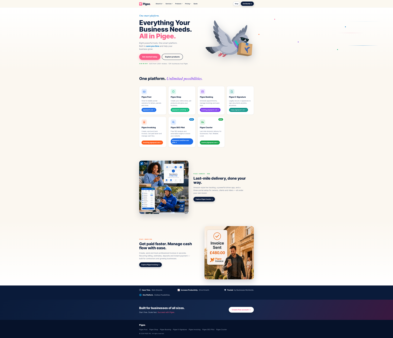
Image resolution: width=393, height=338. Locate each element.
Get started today (149, 57)
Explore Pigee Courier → (204, 199)
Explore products (172, 57)
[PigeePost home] (145, 4)
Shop (236, 4)
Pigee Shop (153, 329)
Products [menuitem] (179, 4)
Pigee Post (143, 329)
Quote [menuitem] (196, 4)
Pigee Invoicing (194, 329)
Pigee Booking (165, 329)
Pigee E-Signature (180, 329)
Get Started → (247, 4)
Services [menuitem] (169, 4)
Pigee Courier (221, 329)
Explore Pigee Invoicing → (150, 265)
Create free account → (241, 310)
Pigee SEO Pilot (208, 329)
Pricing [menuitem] (188, 4)
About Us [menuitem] (159, 4)
